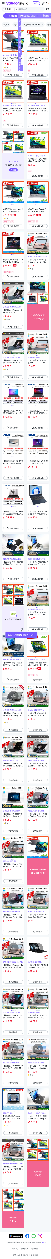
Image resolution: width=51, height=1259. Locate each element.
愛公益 (20, 63)
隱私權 (25, 1255)
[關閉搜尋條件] (16, 9)
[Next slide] (22, 41)
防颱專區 (20, 42)
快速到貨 (20, 32)
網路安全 (16, 1255)
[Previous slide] (4, 41)
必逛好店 (20, 48)
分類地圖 (34, 1255)
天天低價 (20, 37)
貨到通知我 (37, 679)
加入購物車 (14, 75)
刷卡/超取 (20, 53)
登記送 (20, 22)
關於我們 (24, 1248)
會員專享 (20, 58)
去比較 (13, 170)
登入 (36, 3)
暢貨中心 (20, 27)
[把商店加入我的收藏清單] (21, 629)
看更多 (20, 68)
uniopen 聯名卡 (31, 15)
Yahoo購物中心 (17, 3)
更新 (43, 1242)
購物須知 (34, 1248)
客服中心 (15, 1248)
